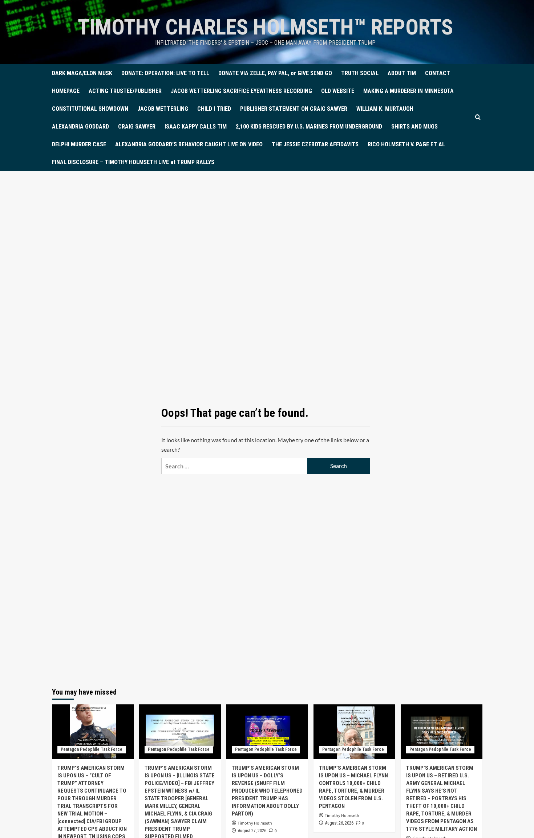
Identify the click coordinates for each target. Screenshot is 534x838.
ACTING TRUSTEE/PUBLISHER (125, 91)
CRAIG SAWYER (136, 126)
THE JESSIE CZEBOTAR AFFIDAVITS (315, 144)
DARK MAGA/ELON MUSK (82, 73)
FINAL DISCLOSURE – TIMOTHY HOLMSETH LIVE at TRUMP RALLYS (133, 162)
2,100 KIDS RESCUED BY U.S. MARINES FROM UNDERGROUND (309, 126)
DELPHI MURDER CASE (79, 144)
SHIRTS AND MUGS (414, 126)
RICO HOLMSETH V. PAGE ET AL (406, 144)
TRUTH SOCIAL (360, 73)
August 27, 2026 (252, 830)
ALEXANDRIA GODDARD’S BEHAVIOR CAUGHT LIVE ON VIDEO (189, 144)
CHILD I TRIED (214, 108)
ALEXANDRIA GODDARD (80, 126)
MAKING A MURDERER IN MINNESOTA (408, 91)
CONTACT (437, 73)
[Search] (477, 117)
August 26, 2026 (339, 823)
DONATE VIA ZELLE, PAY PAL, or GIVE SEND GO (275, 73)
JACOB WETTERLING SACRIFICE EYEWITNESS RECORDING (241, 91)
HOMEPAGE (66, 91)
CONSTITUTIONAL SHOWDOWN (90, 108)
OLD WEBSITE (337, 91)
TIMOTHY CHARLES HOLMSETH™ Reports (265, 27)
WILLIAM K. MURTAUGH (384, 108)
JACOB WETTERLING (162, 108)
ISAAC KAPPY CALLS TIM (196, 126)
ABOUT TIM (402, 73)
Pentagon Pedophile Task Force (91, 749)
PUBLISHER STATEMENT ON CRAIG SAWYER (293, 108)
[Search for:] (234, 466)
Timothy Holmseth (255, 823)
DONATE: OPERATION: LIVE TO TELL (165, 73)
